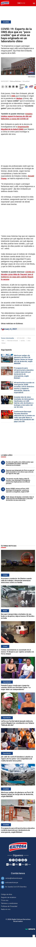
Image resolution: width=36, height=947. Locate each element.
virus (29, 340)
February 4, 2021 (9, 329)
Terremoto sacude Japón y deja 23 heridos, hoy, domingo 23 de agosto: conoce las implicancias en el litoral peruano (18, 481)
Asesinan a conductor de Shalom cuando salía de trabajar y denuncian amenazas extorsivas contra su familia (16, 580)
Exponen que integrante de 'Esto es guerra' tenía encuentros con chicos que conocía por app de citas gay (20, 472)
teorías (23, 340)
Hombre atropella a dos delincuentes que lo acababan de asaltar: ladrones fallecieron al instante (19, 463)
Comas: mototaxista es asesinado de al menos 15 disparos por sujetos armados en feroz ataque (17, 652)
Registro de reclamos (8, 897)
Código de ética (6, 894)
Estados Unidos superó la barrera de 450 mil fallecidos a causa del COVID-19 (16, 116)
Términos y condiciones (9, 903)
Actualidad (6, 22)
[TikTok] (25, 860)
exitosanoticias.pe (11, 882)
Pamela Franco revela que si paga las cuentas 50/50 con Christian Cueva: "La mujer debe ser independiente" (15, 687)
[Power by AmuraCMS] (30, 929)
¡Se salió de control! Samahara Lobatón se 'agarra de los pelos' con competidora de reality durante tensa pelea (17, 759)
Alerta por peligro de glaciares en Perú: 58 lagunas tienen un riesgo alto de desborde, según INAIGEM (23, 359)
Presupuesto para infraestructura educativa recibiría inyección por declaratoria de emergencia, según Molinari (24, 373)
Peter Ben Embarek (12, 340)
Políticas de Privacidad (9, 906)
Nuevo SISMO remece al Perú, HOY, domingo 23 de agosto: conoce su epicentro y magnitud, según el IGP (17, 490)
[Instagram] (19, 860)
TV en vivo (4, 900)
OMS (3, 340)
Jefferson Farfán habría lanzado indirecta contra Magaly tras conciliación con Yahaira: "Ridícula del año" (17, 723)
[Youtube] (16, 860)
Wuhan (4, 343)
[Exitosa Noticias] (5, 3)
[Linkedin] (13, 86)
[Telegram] (16, 86)
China (29, 338)
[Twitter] (6, 86)
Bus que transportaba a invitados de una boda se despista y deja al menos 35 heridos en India (17, 616)
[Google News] (22, 860)
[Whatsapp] (2, 86)
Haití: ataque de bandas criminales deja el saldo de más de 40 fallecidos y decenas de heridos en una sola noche (20, 498)
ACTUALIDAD (21, 338)
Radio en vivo (5, 909)
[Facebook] (10, 86)
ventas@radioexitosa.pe (13, 878)
